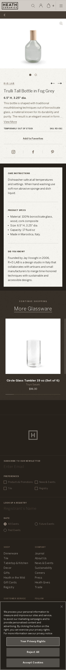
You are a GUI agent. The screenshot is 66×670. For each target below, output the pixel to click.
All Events (13, 524)
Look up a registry (15, 503)
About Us (41, 558)
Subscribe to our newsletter (22, 461)
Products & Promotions (20, 482)
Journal (39, 554)
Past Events (14, 530)
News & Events (47, 482)
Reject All (33, 652)
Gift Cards (10, 583)
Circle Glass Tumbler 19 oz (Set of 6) (33, 380)
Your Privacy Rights (33, 641)
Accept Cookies (33, 663)
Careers (40, 573)
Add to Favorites (33, 139)
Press (38, 578)
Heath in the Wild (14, 578)
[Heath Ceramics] (33, 435)
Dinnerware (11, 554)
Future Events (46, 524)
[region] (33, 635)
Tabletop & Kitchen (16, 563)
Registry (43, 488)
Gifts (7, 573)
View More (10, 122)
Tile (10, 488)
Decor (8, 568)
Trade (39, 587)
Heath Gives (42, 583)
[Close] (62, 607)
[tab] (30, 75)
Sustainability (43, 568)
